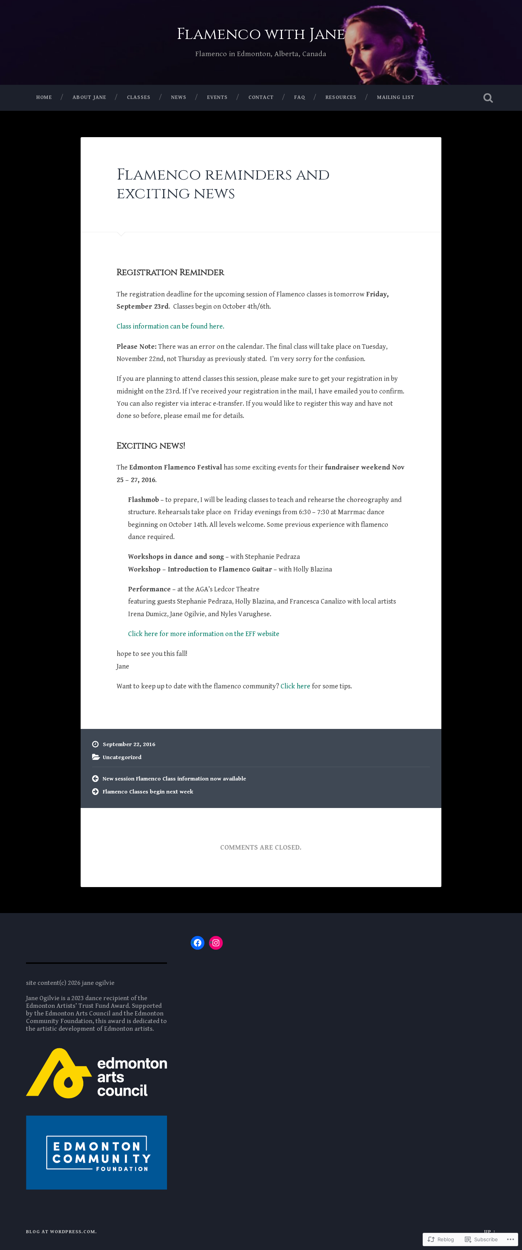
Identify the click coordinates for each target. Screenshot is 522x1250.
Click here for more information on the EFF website (203, 634)
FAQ (299, 97)
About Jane (89, 97)
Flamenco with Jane (261, 34)
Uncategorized (122, 757)
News (178, 97)
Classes (139, 97)
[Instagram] (216, 943)
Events (217, 97)
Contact (261, 97)
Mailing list (395, 97)
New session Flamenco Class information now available (174, 779)
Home (44, 97)
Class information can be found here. (170, 326)
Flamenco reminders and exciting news (223, 184)
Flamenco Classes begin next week (148, 792)
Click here (295, 686)
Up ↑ (490, 1232)
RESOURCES (341, 97)
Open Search (488, 98)
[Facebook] (197, 943)
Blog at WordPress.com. (61, 1232)
